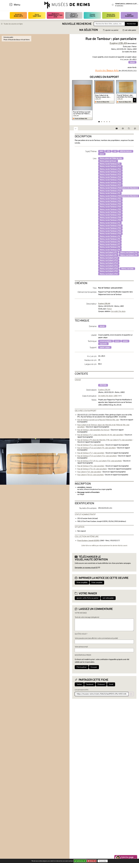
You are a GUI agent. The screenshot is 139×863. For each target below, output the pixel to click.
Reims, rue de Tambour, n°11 (110, 169)
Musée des (18, 15)
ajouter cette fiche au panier (87, 598)
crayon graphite (105, 341)
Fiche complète (96, 583)
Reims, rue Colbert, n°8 (128, 255)
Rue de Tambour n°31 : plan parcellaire (90, 466)
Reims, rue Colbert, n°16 (109, 266)
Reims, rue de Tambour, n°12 (110, 172)
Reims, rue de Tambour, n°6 (110, 242)
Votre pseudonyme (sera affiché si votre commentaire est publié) (96, 638)
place (102, 154)
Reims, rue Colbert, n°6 (108, 255)
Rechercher (131, 24)
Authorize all (80, 861)
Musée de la (55, 15)
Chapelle (92, 15)
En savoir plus (119, 6)
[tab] (99, 121)
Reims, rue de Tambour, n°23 (110, 204)
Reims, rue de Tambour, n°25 (110, 209)
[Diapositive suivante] (134, 100)
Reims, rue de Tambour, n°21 (110, 199)
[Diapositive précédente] (74, 100)
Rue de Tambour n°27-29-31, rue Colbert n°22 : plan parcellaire (99, 461)
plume (125, 341)
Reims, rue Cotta (127, 269)
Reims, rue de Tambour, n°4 (110, 236)
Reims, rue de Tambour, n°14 (110, 177)
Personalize (103, 861)
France (109, 309)
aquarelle (103, 344)
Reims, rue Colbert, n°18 (109, 269)
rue (115, 151)
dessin (132, 62)
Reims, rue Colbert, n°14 (109, 263)
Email (111, 684)
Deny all (92, 861)
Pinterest (101, 684)
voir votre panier (130, 30)
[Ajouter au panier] (91, 81)
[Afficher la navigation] (11, 5)
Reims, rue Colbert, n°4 (128, 253)
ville (108, 151)
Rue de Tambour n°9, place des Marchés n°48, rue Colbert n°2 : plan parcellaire (104, 440)
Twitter (79, 684)
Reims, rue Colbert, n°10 (109, 258)
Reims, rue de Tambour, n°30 (110, 226)
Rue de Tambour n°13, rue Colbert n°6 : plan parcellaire (96, 448)
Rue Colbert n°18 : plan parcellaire (89, 472)
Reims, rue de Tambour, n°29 (110, 220)
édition (103, 385)
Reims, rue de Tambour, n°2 (110, 193)
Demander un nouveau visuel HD (86, 568)
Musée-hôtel (111, 15)
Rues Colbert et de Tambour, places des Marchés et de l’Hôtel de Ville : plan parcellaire (103, 96)
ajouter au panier (111, 30)
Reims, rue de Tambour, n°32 (110, 231)
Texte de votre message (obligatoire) (87, 617)
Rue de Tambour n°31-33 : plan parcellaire (92, 469)
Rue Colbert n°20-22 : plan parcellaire (90, 475)
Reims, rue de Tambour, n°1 (110, 164)
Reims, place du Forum (108, 161)
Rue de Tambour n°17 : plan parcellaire (90, 453)
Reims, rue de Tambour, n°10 (110, 166)
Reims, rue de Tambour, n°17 (110, 185)
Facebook (89, 684)
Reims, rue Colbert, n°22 (109, 274)
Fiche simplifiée (82, 583)
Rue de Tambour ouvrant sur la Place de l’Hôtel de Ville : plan (81, 113)
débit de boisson (126, 151)
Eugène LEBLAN (104, 390)
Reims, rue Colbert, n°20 (109, 271)
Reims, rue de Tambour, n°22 (110, 201)
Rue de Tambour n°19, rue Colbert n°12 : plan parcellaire (97, 456)
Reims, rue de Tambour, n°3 (110, 223)
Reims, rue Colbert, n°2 (108, 253)
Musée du (74, 15)
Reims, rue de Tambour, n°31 (110, 228)
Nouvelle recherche (77, 24)
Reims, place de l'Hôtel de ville (111, 158)
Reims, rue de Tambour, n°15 (110, 180)
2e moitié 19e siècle (118, 311)
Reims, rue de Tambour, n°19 (110, 191)
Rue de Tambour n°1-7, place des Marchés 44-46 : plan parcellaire (100, 435)
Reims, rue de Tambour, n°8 (110, 247)
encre (117, 341)
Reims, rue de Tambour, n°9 (110, 250)
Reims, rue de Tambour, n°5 (110, 239)
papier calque (105, 347)
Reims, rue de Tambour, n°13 (110, 175)
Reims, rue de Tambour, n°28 (110, 218)
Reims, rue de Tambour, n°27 (110, 215)
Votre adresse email (81, 647)
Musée (37, 15)
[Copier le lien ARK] (131, 694)
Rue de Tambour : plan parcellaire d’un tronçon (125, 96)
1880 (116, 396)
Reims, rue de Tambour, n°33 (110, 234)
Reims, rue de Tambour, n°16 (110, 183)
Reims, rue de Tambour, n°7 (110, 244)
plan (101, 151)
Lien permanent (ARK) (81, 690)
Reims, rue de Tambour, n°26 (110, 212)
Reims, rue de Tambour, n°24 (110, 207)
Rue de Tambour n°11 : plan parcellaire (90, 445)
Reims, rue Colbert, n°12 (109, 261)
